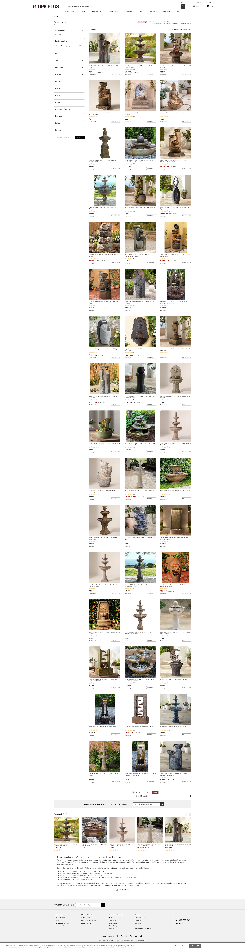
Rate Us (111, 928)
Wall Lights (128, 11)
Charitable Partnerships (62, 923)
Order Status (113, 923)
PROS (189, 2)
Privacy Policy (113, 942)
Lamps (83, 11)
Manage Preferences (181, 946)
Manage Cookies (130, 942)
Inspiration (167, 11)
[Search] (183, 6)
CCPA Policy (140, 942)
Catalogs (138, 920)
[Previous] (186, 814)
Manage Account (140, 926)
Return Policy (113, 926)
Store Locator (85, 917)
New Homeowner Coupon (143, 928)
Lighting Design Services (88, 920)
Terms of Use (94, 942)
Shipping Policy (149, 942)
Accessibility (103, 942)
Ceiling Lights (69, 11)
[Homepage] (54, 17)
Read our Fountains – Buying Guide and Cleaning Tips (165, 883)
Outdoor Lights (112, 11)
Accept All (195, 946)
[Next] (190, 814)
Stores (180, 2)
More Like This (115, 74)
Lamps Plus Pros (86, 923)
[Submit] (103, 905)
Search (80, 138)
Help (110, 917)
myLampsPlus (108, 937)
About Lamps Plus (60, 917)
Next (155, 792)
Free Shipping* (92, 74)
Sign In (198, 2)
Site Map (121, 942)
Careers (57, 920)
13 (147, 792)
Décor (141, 11)
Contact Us (210, 2)
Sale (178, 11)
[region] (122, 945)
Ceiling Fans (96, 11)
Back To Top (123, 890)
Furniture (153, 11)
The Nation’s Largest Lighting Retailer (109, 940)
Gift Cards (138, 923)
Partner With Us (59, 926)
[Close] (242, 945)
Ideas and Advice (140, 917)
